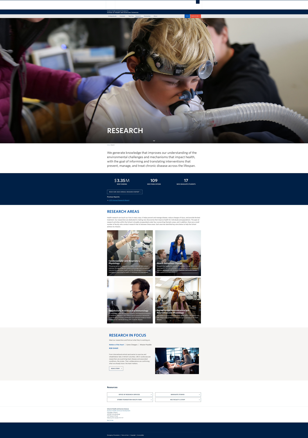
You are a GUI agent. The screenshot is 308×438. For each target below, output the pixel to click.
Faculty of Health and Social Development (118, 410)
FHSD (187, 16)
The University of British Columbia (110, 4)
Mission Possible (146, 345)
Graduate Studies (177, 394)
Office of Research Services (129, 394)
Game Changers (131, 345)
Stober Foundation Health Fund (129, 399)
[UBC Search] (198, 2)
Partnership (147, 16)
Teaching (130, 16)
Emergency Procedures (113, 435)
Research (138, 16)
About (155, 16)
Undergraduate (112, 16)
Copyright (132, 435)
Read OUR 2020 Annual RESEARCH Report (124, 192)
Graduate (122, 16)
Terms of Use (124, 435)
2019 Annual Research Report (119, 200)
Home (108, 144)
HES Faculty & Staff (177, 399)
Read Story (115, 368)
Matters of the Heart (116, 345)
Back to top (110, 420)
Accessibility (140, 435)
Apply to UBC (195, 16)
